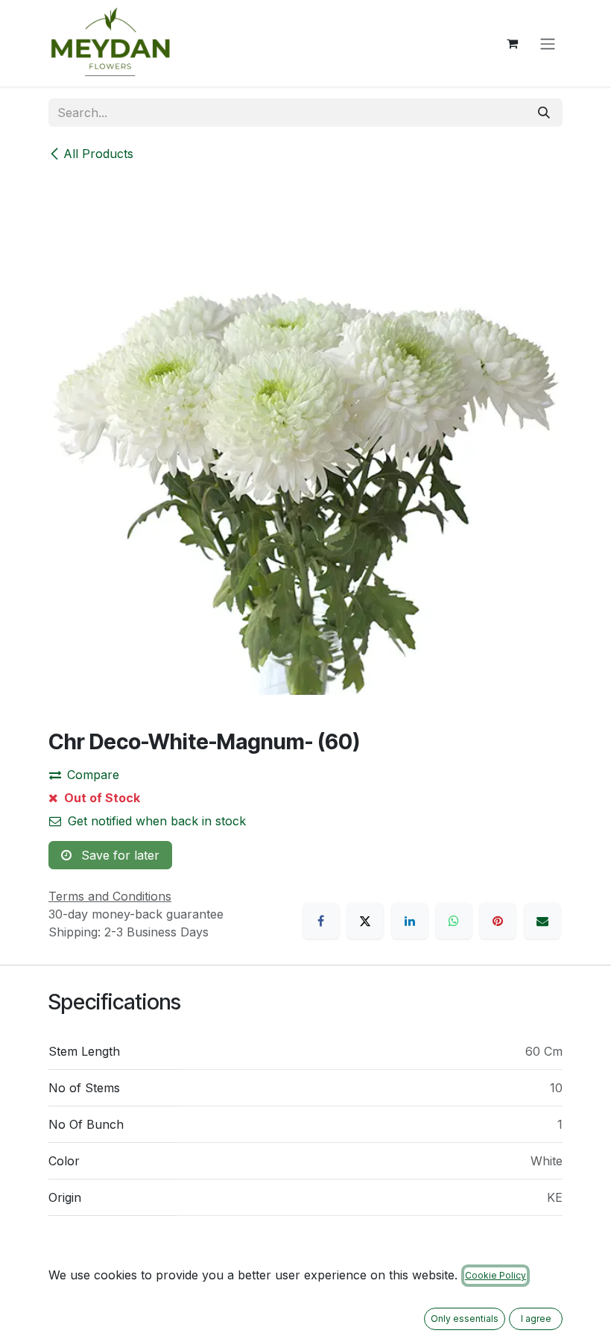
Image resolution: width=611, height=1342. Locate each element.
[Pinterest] (498, 921)
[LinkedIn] (410, 921)
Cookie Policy (495, 1275)
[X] (365, 921)
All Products (98, 153)
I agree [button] (536, 1318)
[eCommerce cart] (512, 43)
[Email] (542, 921)
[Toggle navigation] (548, 43)
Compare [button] (93, 774)
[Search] (544, 112)
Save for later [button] (118, 855)
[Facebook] (321, 921)
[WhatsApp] (454, 921)
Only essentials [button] (464, 1318)
